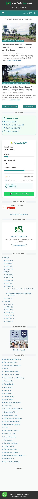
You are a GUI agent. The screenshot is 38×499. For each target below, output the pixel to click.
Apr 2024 (10, 318)
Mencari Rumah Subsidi (11, 375)
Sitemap (26, 494)
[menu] (4, 13)
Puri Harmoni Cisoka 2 (11, 362)
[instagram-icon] (19, 7)
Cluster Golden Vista (8, 40)
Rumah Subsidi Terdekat (12, 424)
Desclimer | (21, 494)
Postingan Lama (29, 106)
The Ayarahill (8, 381)
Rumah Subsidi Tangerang (12, 359)
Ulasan (27, 83)
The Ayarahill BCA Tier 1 (14, 128)
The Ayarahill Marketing (11, 462)
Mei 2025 (9, 283)
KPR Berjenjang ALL (12, 131)
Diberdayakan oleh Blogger (19, 214)
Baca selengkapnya (14, 60)
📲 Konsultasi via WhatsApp (19, 194)
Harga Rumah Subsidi (11, 372)
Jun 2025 (9, 280)
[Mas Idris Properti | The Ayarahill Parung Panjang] (19, 3)
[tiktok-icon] (26, 7)
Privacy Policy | (13, 494)
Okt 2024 (9, 307)
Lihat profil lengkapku (19, 245)
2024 (7, 301)
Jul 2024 (9, 309)
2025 (7, 272)
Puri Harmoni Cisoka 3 (11, 431)
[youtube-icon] (23, 7)
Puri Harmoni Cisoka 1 (11, 449)
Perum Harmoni (9, 446)
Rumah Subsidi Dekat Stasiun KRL (15, 455)
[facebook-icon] (13, 7)
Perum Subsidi (8, 399)
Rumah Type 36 (9, 459)
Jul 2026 (9, 260)
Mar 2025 (9, 286)
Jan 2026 (9, 269)
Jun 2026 (9, 263)
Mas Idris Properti (19, 350)
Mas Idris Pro (8, 387)
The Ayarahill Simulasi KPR (15, 125)
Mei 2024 (10, 315)
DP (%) (6, 154)
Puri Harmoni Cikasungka (12, 365)
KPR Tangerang (9, 396)
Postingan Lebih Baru (10, 106)
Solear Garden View (10, 412)
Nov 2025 (9, 277)
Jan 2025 (9, 298)
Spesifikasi (7, 390)
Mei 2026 (9, 266)
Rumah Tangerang (10, 437)
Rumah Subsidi (9, 384)
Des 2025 (9, 274)
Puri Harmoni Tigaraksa (11, 452)
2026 (6, 257)
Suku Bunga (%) (9, 160)
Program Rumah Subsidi (12, 421)
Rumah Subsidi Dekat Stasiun (13, 409)
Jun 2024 (10, 312)
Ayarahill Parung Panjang (12, 403)
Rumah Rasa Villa (9, 434)
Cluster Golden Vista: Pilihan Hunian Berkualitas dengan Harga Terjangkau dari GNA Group (17, 47)
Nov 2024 (9, 304)
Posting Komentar (17, 53)
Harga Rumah (8, 147)
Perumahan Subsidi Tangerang (14, 378)
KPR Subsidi (8, 393)
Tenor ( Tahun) (10, 167)
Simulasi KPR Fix (11, 122)
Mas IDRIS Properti (19, 237)
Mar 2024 (9, 321)
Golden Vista (19, 40)
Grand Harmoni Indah (11, 443)
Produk (6, 368)
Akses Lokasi (8, 440)
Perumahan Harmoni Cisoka (13, 418)
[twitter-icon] (16, 7)
